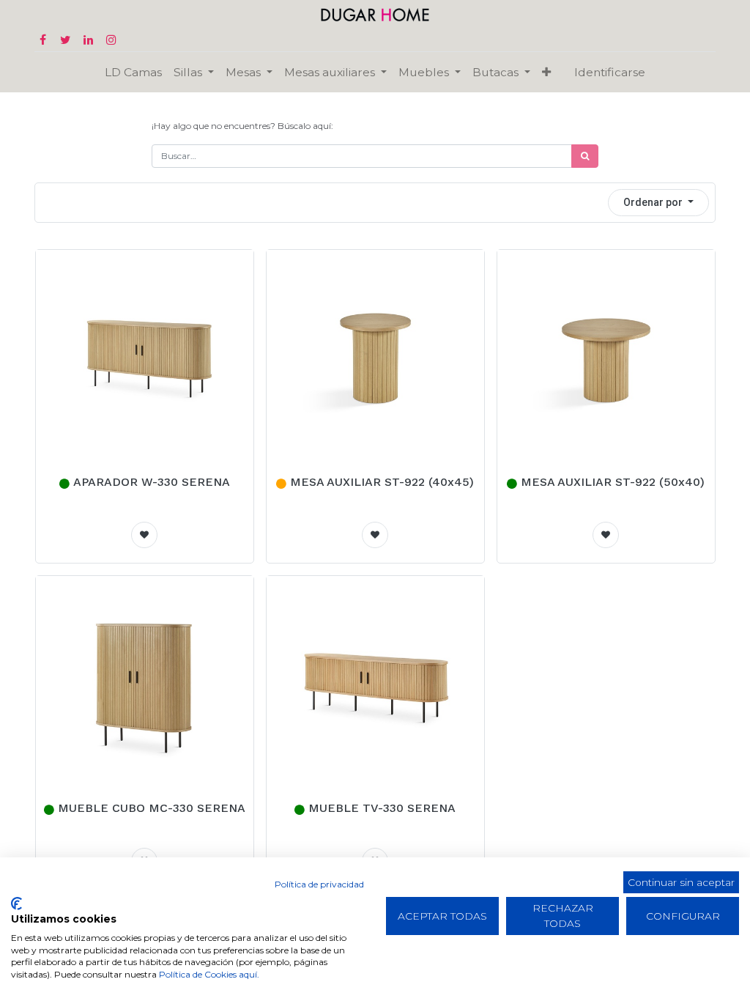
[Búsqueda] (584, 156)
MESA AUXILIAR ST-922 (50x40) (613, 482)
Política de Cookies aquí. (209, 974)
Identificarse (609, 72)
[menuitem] (133, 72)
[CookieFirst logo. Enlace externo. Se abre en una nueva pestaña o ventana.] (16, 903)
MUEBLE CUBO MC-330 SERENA (151, 808)
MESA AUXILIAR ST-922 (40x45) (382, 482)
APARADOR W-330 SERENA (151, 482)
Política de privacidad (319, 884)
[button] (546, 72)
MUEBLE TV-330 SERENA (382, 808)
